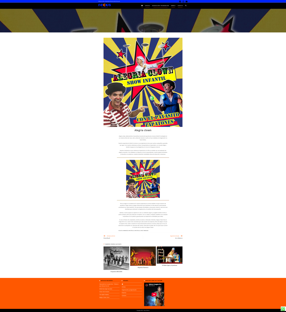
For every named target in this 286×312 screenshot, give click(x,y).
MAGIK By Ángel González (105, 289)
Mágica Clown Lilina (104, 297)
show (141, 230)
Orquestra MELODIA (116, 271)
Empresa (124, 292)
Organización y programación (129, 290)
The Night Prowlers (104, 294)
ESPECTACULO (137, 230)
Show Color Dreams (104, 291)
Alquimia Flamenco (143, 267)
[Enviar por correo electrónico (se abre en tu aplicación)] (186, 2)
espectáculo (131, 230)
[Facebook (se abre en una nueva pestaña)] (180, 2)
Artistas (124, 287)
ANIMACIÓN (125, 230)
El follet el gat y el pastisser (169, 265)
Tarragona (145, 230)
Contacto (124, 295)
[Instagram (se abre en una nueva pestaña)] (183, 2)
